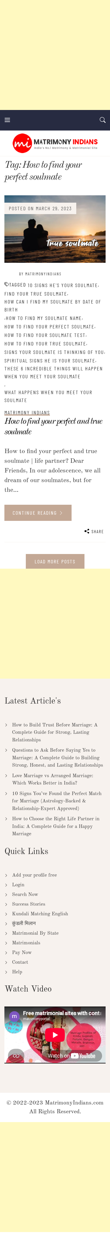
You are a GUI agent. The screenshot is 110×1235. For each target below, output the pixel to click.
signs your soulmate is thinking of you (54, 352)
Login (18, 884)
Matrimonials (26, 943)
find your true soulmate (35, 293)
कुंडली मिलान (24, 923)
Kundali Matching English (40, 914)
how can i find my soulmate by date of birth (52, 305)
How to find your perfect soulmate (49, 326)
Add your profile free (34, 875)
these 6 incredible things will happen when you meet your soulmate (53, 372)
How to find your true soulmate (45, 343)
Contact (20, 962)
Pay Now (22, 952)
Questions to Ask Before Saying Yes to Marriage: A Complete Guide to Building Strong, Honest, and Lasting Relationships (57, 758)
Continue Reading (36, 512)
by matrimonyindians (40, 273)
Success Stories (28, 904)
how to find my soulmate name (44, 318)
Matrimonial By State (35, 933)
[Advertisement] (55, 55)
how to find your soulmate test (45, 335)
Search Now (25, 894)
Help (17, 972)
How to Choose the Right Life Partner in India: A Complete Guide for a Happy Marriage (55, 826)
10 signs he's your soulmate (63, 285)
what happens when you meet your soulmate (48, 396)
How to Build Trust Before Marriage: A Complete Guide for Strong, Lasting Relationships (55, 733)
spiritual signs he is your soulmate (49, 360)
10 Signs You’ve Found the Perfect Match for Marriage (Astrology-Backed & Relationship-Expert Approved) (56, 801)
